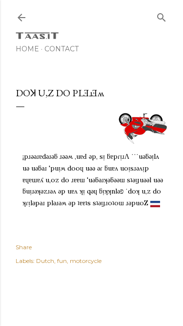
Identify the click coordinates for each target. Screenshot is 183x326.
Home (27, 48)
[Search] (161, 15)
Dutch (45, 260)
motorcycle (86, 260)
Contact (61, 48)
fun (62, 260)
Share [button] (24, 247)
